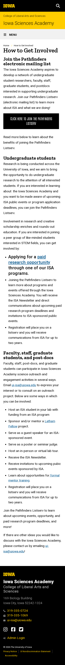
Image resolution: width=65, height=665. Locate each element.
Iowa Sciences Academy (28, 23)
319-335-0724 (17, 611)
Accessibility (11, 655)
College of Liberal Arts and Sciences (24, 16)
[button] (58, 6)
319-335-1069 (17, 615)
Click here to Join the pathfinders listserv (31, 120)
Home (6, 45)
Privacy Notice (10, 651)
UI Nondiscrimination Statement (35, 651)
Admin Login (16, 638)
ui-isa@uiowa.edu (24, 385)
